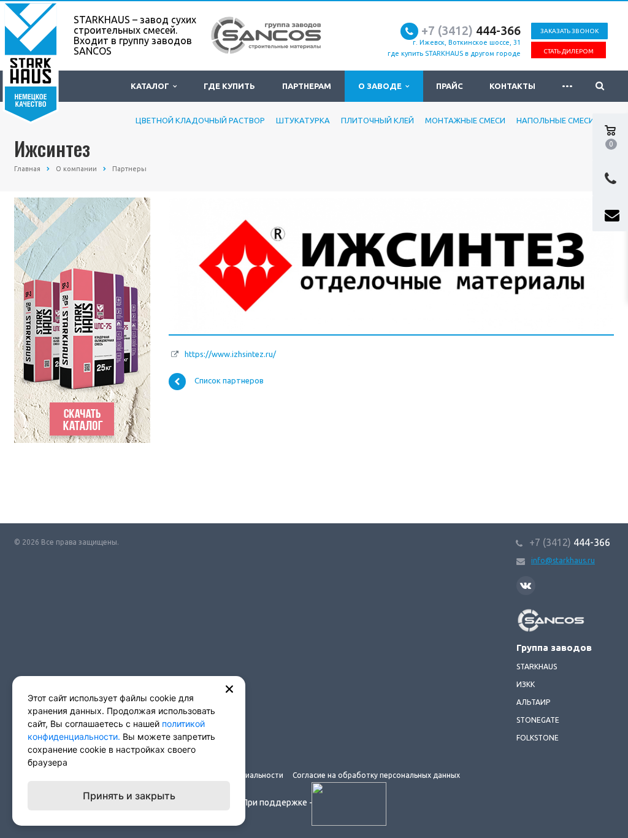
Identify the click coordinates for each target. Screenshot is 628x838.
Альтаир (533, 702)
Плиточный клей (377, 120)
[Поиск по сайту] (600, 86)
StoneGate (537, 720)
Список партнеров (229, 381)
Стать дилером (568, 51)
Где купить (229, 86)
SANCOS (530, 615)
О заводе (381, 86)
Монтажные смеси (465, 120)
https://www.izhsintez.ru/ (230, 354)
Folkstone (537, 738)
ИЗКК (525, 684)
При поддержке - (278, 802)
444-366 (471, 30)
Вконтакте (525, 585)
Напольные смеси (555, 120)
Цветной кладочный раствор (200, 120)
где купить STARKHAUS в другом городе (454, 53)
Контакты (512, 86)
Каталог (152, 86)
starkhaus (536, 667)
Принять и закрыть (129, 796)
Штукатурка (303, 120)
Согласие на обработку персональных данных (376, 775)
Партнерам (306, 86)
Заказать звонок (569, 31)
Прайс (449, 86)
